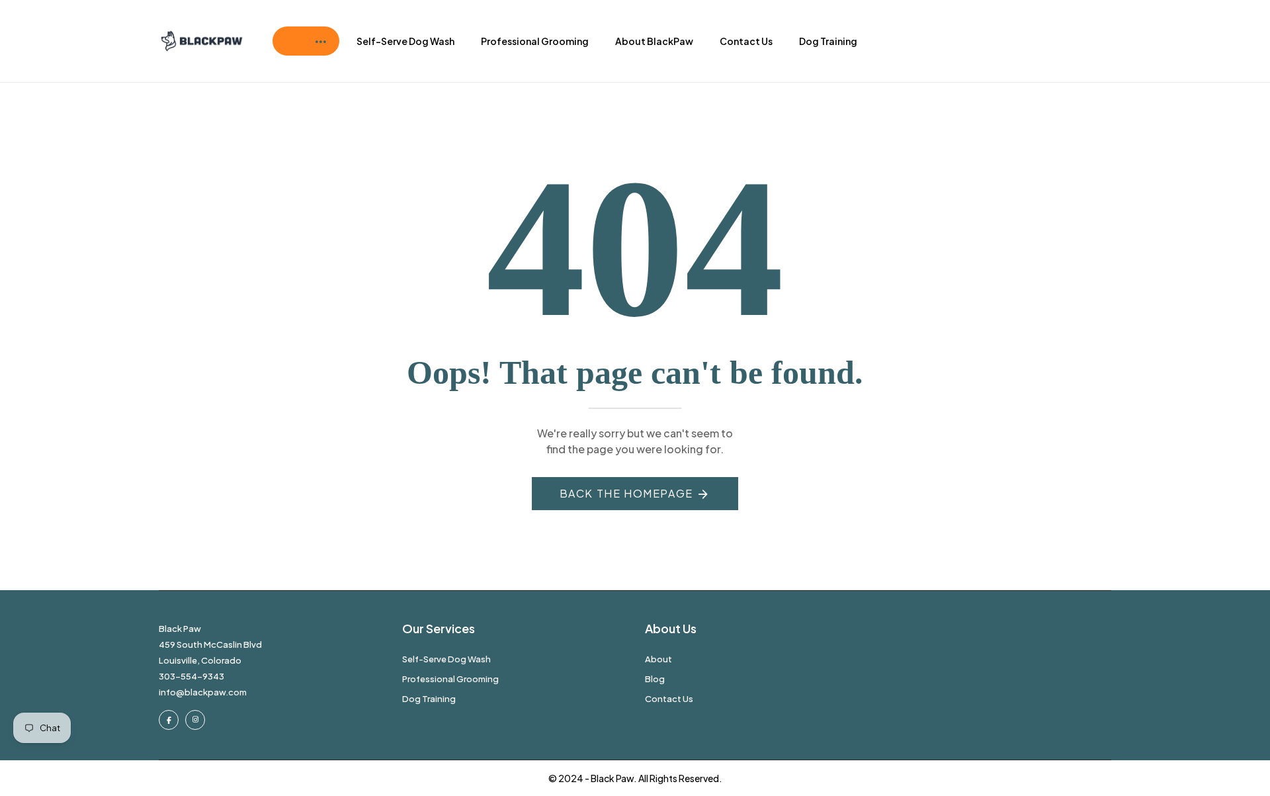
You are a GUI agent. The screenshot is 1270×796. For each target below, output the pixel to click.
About (658, 659)
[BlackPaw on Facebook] (169, 720)
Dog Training (828, 41)
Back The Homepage (626, 493)
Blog (655, 679)
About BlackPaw (654, 41)
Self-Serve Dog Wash (405, 41)
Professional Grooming (535, 41)
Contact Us (746, 41)
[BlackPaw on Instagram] (195, 720)
